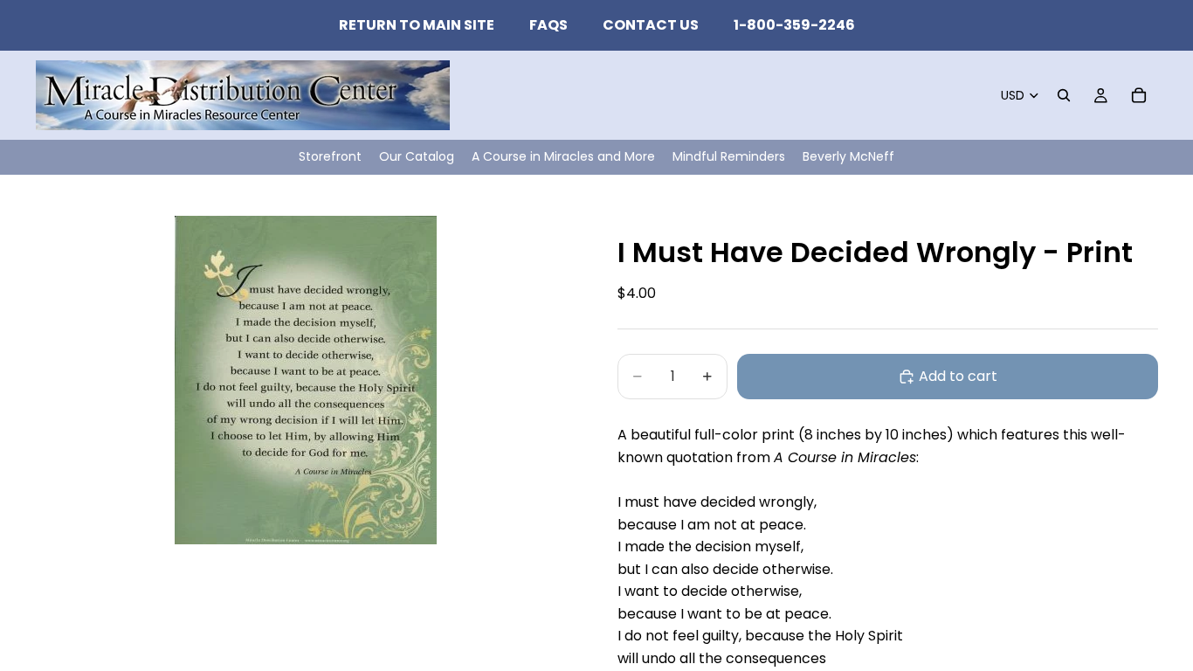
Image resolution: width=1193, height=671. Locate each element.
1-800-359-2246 (794, 25)
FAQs (548, 25)
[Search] (1064, 95)
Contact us (651, 25)
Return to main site (416, 25)
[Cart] (1139, 95)
